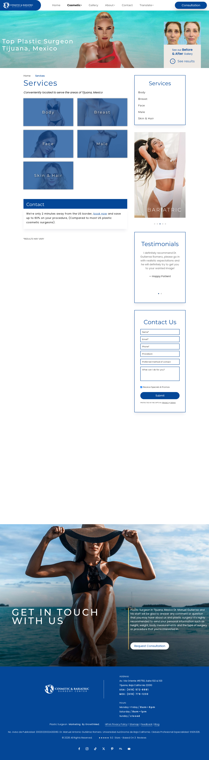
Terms (173, 402)
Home (56, 5)
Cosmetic (73, 5)
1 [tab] (154, 223)
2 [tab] (157, 223)
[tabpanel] (160, 175)
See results (186, 61)
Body (48, 112)
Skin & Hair (48, 175)
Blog (156, 724)
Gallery (93, 5)
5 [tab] (165, 223)
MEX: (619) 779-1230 (133, 694)
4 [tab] (162, 223)
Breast (102, 112)
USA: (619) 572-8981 (134, 689)
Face (48, 144)
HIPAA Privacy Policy (116, 724)
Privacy (165, 402)
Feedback (146, 724)
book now (100, 213)
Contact (127, 5)
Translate (146, 5)
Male (102, 144)
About (109, 5)
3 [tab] (160, 223)
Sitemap (134, 724)
